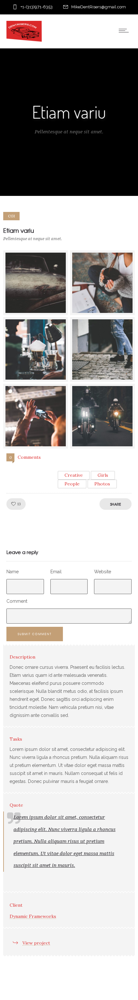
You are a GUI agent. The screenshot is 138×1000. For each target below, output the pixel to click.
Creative (74, 475)
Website (102, 571)
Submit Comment (35, 634)
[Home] (24, 40)
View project (36, 943)
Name (12, 571)
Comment (16, 601)
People (72, 484)
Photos (102, 484)
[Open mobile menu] (125, 30)
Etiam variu (18, 230)
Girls (103, 475)
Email (56, 571)
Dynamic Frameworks (33, 916)
